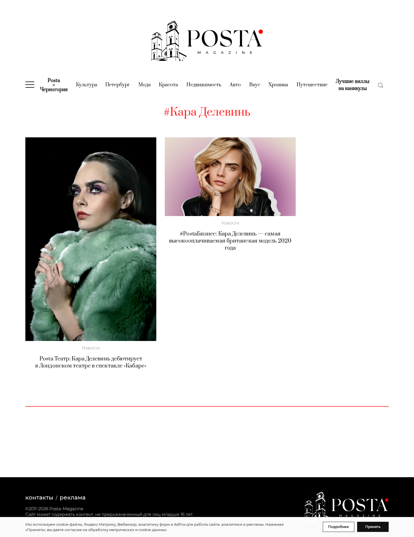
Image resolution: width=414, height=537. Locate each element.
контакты (39, 497)
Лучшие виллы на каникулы (353, 85)
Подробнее (338, 527)
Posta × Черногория (54, 85)
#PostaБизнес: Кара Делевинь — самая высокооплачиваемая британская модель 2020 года (230, 241)
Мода (144, 85)
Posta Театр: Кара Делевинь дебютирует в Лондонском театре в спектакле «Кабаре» (90, 362)
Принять (372, 527)
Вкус (254, 85)
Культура (86, 85)
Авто (235, 85)
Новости (91, 348)
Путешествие (312, 85)
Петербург (117, 85)
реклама (73, 497)
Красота (168, 85)
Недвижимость (203, 85)
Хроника (278, 85)
